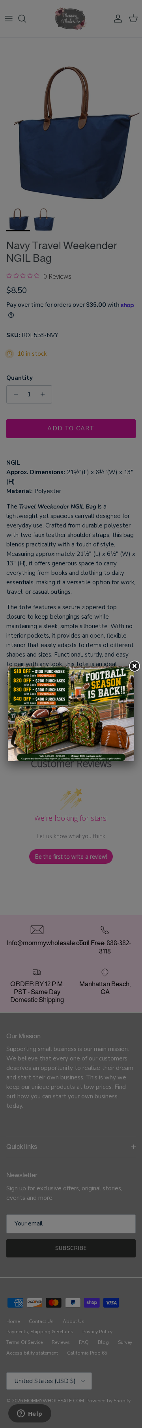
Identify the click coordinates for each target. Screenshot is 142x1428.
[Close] (134, 666)
